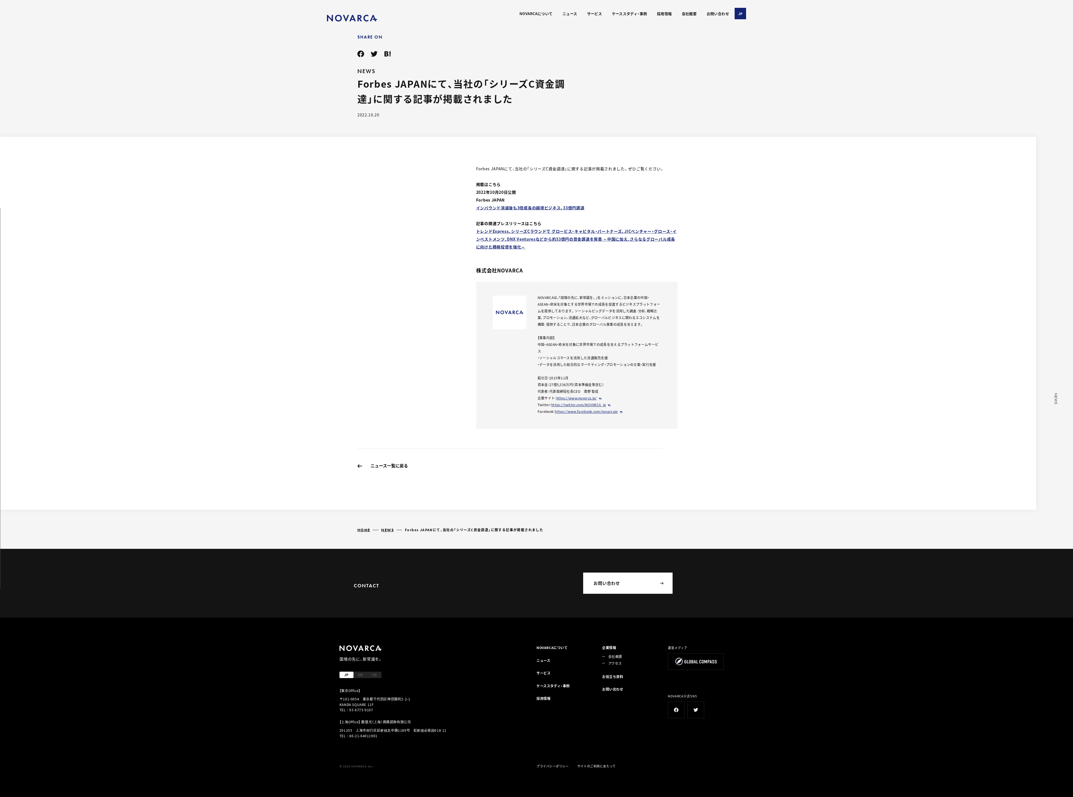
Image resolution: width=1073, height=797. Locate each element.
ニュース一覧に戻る (389, 465)
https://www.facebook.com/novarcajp (586, 411)
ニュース (569, 13)
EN (360, 674)
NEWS (387, 529)
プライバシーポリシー (552, 766)
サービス (594, 13)
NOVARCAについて (535, 13)
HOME (363, 529)
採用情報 (664, 13)
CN (374, 674)
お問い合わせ (718, 13)
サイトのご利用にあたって (596, 766)
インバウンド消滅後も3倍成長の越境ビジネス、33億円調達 (530, 207)
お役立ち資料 (612, 676)
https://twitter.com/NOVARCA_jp (578, 404)
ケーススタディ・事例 (629, 13)
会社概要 (689, 13)
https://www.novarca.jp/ (576, 398)
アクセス (615, 663)
